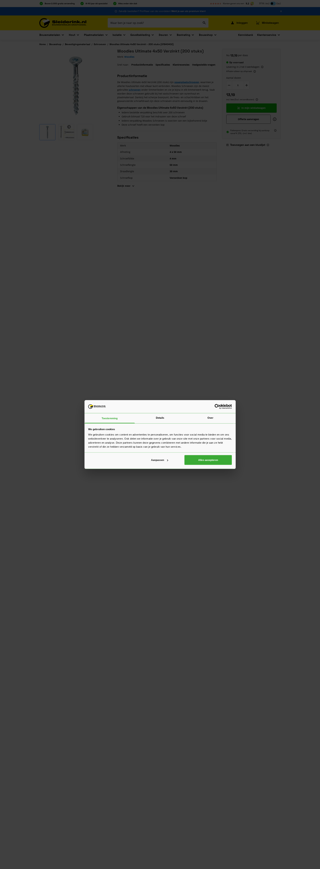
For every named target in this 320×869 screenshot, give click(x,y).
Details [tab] (160, 417)
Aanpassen (157, 460)
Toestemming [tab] (110, 418)
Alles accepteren (208, 460)
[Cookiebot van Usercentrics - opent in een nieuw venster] (217, 406)
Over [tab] (210, 417)
